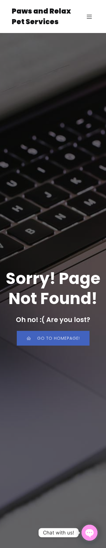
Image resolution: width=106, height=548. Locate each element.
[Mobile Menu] (89, 16)
